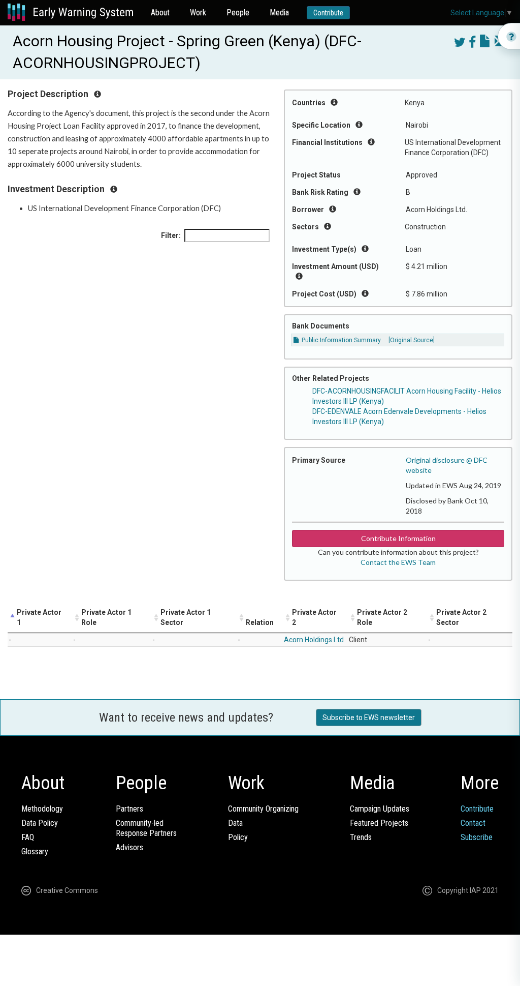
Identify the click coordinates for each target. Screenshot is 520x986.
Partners (129, 809)
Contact (473, 823)
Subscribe (477, 837)
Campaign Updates (379, 809)
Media (279, 12)
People (237, 12)
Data (235, 823)
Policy (238, 837)
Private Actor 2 (314, 617)
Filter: (171, 235)
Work (198, 12)
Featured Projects (379, 823)
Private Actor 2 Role (382, 617)
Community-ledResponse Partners (146, 828)
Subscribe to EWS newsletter (368, 717)
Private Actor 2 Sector (461, 617)
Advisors (129, 847)
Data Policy (39, 823)
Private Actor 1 (39, 617)
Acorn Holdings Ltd (314, 640)
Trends (361, 837)
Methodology (42, 809)
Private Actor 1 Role (106, 617)
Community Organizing (263, 809)
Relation (260, 622)
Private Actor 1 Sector (185, 617)
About (160, 12)
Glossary (34, 851)
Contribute (328, 13)
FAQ (27, 837)
